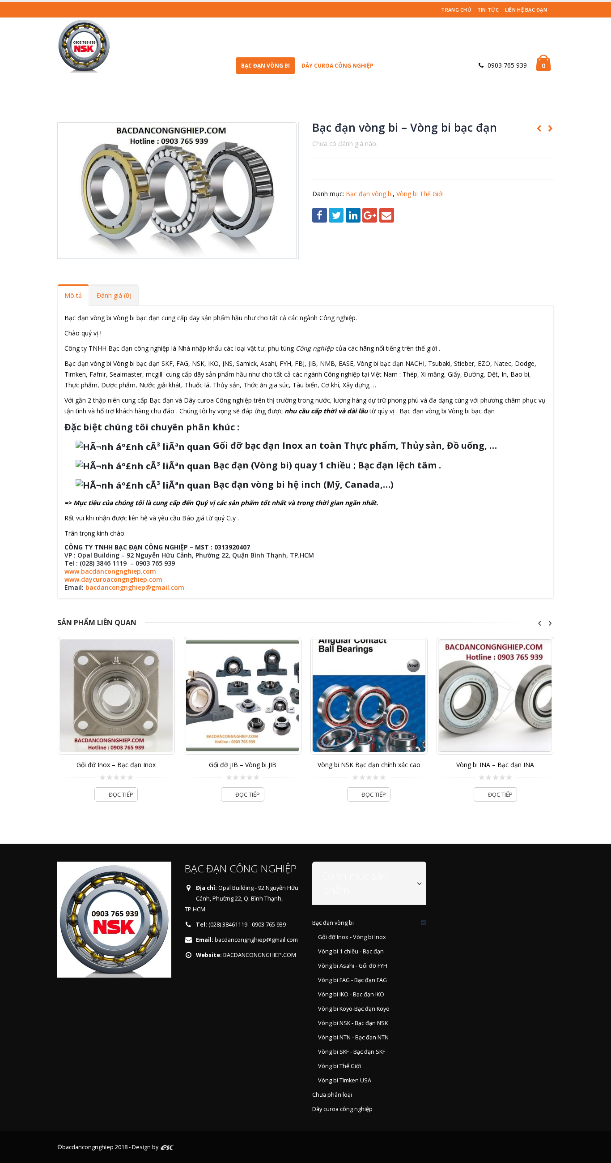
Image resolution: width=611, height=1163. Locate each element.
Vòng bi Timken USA (344, 1080)
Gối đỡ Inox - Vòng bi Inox (352, 937)
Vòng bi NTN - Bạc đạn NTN (353, 1037)
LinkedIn (353, 215)
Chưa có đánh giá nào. (345, 143)
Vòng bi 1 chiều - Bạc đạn (351, 951)
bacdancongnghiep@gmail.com (134, 587)
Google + (369, 215)
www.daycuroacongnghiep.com (113, 579)
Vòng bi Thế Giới (420, 193)
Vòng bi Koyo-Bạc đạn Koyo (354, 1009)
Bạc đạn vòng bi (265, 65)
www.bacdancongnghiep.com (110, 571)
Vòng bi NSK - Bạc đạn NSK (353, 1023)
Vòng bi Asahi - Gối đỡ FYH (352, 966)
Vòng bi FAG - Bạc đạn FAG (352, 980)
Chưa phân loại (332, 1095)
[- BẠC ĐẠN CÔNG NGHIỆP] (84, 45)
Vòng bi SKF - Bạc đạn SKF (351, 1052)
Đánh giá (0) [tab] (114, 295)
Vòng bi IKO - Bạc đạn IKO (351, 994)
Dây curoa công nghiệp (337, 65)
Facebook (319, 215)
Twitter (336, 215)
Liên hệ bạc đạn (526, 9)
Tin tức (488, 9)
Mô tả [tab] (73, 295)
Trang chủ (456, 9)
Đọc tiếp (121, 794)
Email (386, 215)
